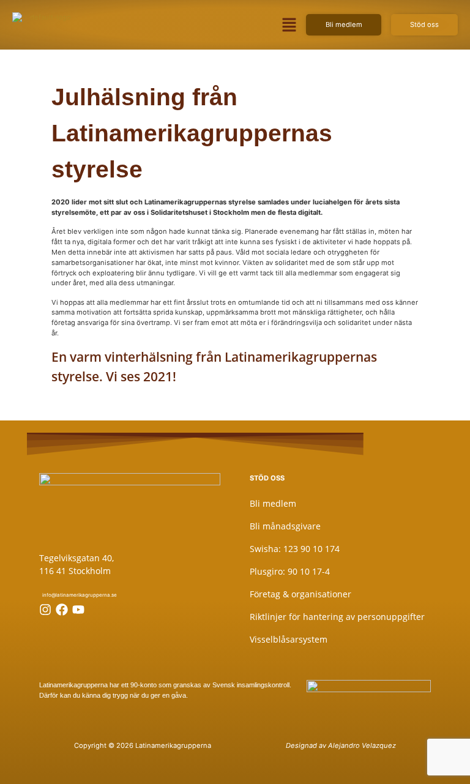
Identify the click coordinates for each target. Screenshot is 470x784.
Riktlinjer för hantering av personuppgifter (337, 616)
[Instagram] (45, 609)
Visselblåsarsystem (288, 639)
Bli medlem (273, 503)
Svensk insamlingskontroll (250, 685)
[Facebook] (62, 609)
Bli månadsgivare (285, 526)
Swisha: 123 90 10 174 (295, 548)
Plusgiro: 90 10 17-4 (290, 571)
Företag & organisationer (300, 594)
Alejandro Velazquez (362, 745)
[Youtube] (78, 609)
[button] (289, 24)
